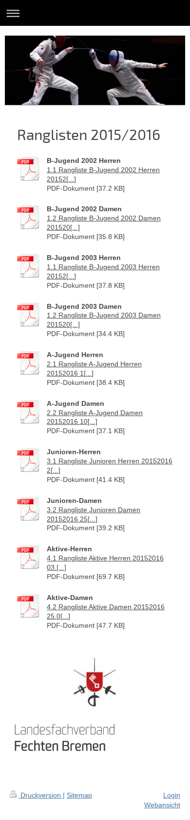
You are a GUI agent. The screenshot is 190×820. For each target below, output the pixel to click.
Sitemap (79, 795)
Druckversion (41, 795)
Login (171, 795)
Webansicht (162, 805)
